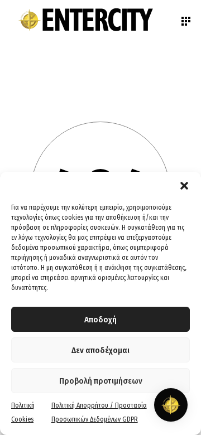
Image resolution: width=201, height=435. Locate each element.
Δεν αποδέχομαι (100, 350)
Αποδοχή (100, 320)
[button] (184, 185)
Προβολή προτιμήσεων (100, 381)
